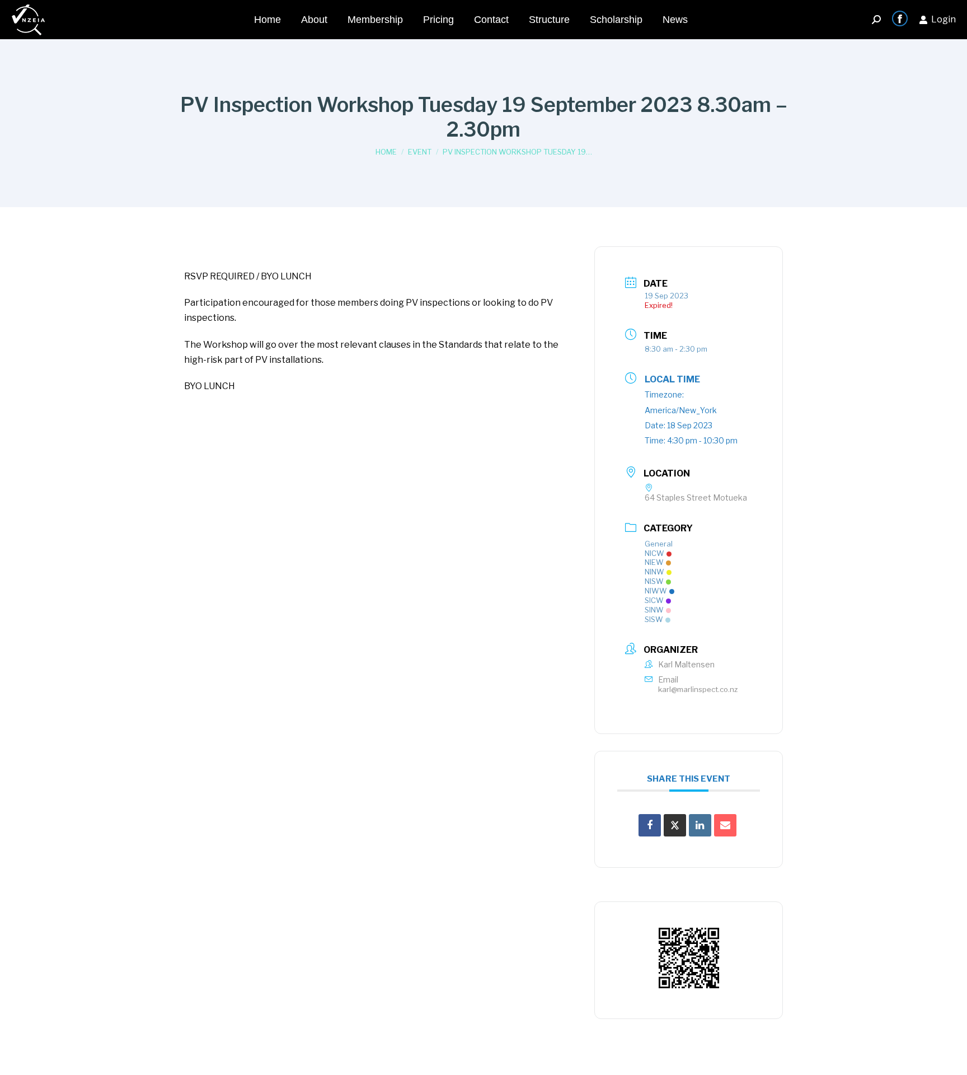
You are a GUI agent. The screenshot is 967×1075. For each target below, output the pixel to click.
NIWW (656, 590)
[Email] (725, 825)
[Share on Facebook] (650, 825)
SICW (654, 600)
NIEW (654, 562)
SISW (654, 619)
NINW (654, 571)
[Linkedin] (700, 825)
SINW (654, 609)
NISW (654, 581)
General (659, 543)
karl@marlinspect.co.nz (698, 689)
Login (943, 19)
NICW (654, 553)
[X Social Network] (675, 825)
